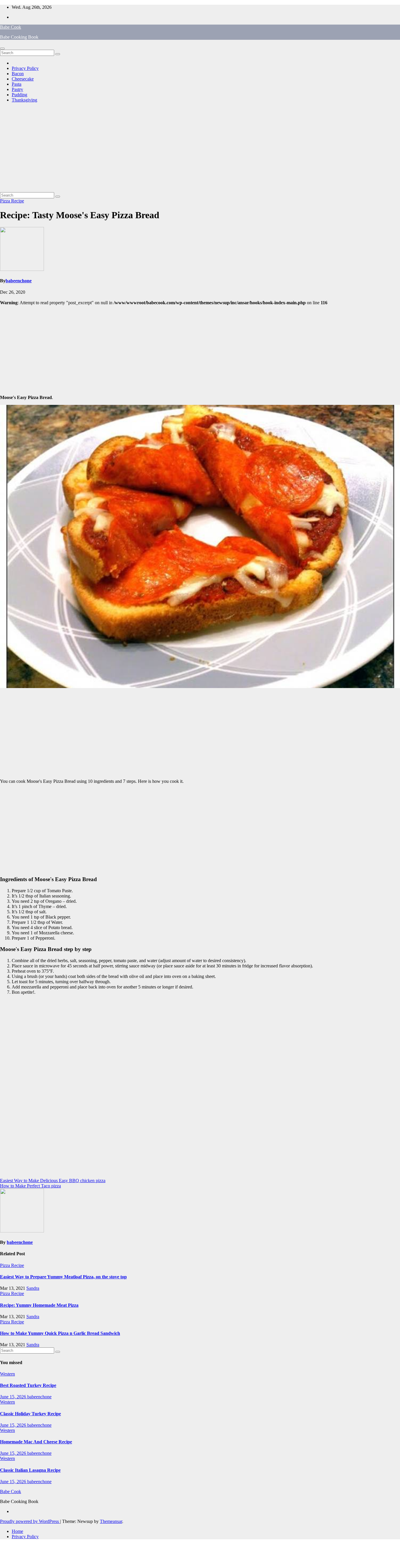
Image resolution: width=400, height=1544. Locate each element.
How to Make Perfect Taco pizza (30, 1185)
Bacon (18, 73)
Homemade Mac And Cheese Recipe (36, 1441)
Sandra (32, 1288)
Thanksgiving (24, 99)
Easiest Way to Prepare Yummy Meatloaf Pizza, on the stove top (63, 1276)
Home (17, 1531)
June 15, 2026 (13, 1396)
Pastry (17, 89)
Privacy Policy (25, 68)
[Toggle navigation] (2, 48)
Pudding (19, 94)
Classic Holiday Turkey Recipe (30, 1413)
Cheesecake (23, 78)
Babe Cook (10, 27)
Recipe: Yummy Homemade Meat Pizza (39, 1305)
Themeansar (111, 1521)
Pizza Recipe (12, 200)
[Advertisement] (200, 148)
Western (7, 1373)
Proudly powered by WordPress (30, 1521)
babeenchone (19, 280)
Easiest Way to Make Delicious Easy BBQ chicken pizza (52, 1180)
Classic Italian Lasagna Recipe (30, 1470)
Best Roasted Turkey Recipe (28, 1385)
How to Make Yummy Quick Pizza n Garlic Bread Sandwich (60, 1333)
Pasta (16, 84)
